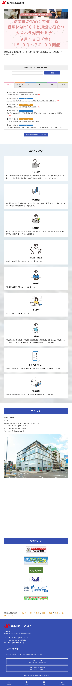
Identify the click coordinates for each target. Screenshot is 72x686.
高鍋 (37, 613)
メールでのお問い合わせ (37, 668)
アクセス (27, 684)
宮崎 (56, 613)
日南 (43, 613)
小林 (5, 615)
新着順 (26, 92)
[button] (36, 134)
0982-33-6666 (37, 661)
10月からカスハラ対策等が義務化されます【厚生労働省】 (23, 121)
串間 (11, 615)
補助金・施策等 (26, 105)
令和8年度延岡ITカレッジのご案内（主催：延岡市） (21, 107)
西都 (50, 613)
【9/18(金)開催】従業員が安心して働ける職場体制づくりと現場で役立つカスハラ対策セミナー (33, 52)
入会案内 (9, 684)
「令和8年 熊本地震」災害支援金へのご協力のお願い (22, 94)
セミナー (26, 98)
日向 (31, 613)
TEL (44, 684)
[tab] (9, 85)
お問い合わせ (62, 684)
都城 (62, 613)
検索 (52, 73)
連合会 (24, 613)
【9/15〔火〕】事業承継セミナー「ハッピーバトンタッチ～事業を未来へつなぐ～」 (31, 100)
